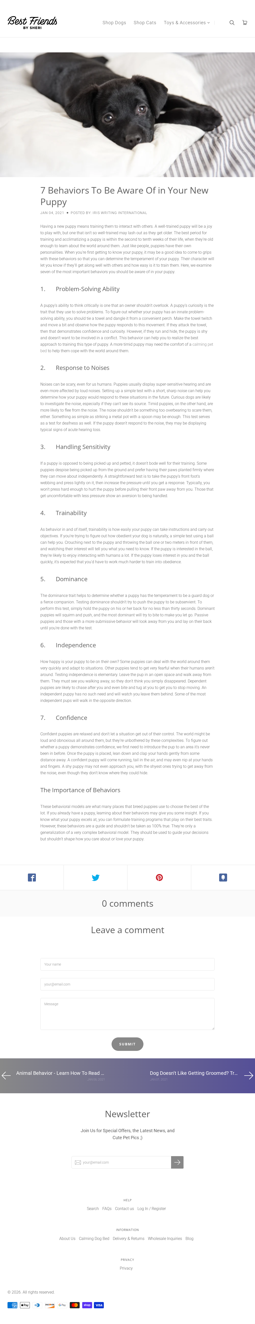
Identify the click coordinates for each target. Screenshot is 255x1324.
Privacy (126, 1268)
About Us (67, 1238)
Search (93, 1208)
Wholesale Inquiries (165, 1238)
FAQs (107, 1208)
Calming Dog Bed (94, 1238)
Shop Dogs (114, 22)
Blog (189, 1238)
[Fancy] (223, 877)
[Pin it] (159, 877)
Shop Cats (145, 22)
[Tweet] (96, 877)
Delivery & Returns (128, 1238)
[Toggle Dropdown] (208, 23)
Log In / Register (151, 1208)
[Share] (32, 877)
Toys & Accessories (185, 22)
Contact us (124, 1208)
